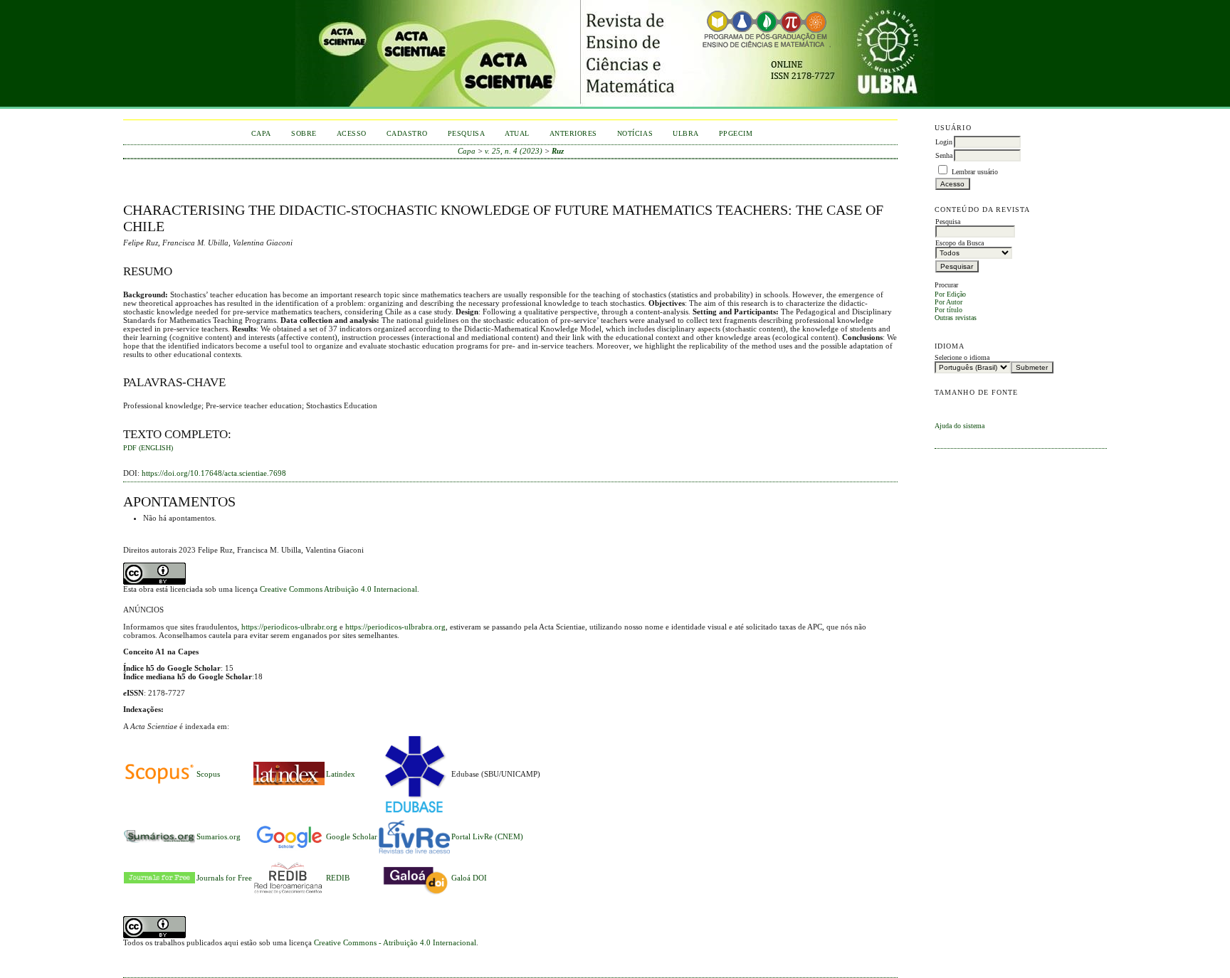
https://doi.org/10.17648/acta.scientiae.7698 (214, 473)
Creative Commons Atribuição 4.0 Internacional (338, 589)
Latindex (340, 774)
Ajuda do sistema (959, 426)
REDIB (337, 877)
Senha (943, 155)
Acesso (352, 133)
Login (943, 142)
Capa (261, 133)
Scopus (208, 774)
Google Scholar (351, 836)
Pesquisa (466, 133)
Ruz (558, 151)
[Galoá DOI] (414, 895)
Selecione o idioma (962, 357)
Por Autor (948, 302)
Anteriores (573, 133)
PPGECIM (736, 133)
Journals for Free (224, 877)
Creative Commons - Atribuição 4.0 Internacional (395, 942)
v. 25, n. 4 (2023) (513, 151)
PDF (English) (148, 448)
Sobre (304, 133)
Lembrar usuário (975, 172)
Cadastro (407, 133)
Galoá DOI (469, 877)
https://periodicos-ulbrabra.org (395, 626)
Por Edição (950, 294)
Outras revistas (956, 317)
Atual (517, 133)
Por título (948, 310)
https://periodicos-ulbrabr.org (289, 626)
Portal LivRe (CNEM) (487, 836)
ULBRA (686, 133)
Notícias (635, 133)
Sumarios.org (218, 836)
